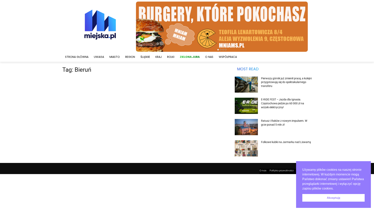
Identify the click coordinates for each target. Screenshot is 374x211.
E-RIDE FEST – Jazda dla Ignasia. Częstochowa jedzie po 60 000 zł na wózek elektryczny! (282, 103)
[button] (334, 188)
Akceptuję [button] (333, 197)
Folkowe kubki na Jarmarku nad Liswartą (286, 142)
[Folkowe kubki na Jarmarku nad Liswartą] (246, 148)
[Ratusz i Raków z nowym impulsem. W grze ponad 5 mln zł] (246, 127)
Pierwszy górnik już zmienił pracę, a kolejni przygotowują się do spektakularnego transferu (286, 82)
